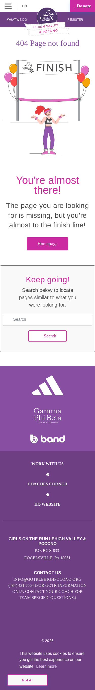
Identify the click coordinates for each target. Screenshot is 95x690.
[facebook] (58, 625)
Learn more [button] (46, 666)
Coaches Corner (47, 484)
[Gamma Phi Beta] (47, 415)
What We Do (17, 19)
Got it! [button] (27, 680)
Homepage (47, 243)
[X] (47, 625)
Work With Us (47, 464)
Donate (83, 5)
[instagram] (36, 625)
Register (75, 19)
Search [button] (50, 335)
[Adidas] (48, 385)
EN (25, 6)
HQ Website (47, 504)
